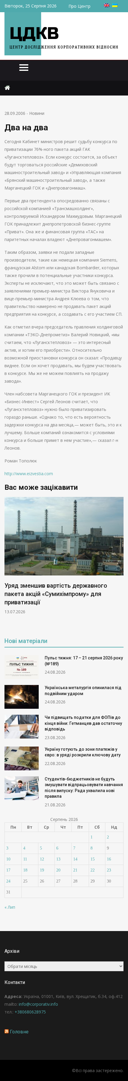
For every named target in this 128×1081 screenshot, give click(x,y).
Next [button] (119, 562)
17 (8, 870)
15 (92, 859)
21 (75, 870)
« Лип (9, 907)
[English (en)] (106, 5)
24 (8, 881)
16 (109, 859)
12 (42, 859)
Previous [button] (8, 562)
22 (92, 870)
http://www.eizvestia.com (28, 473)
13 (58, 859)
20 (58, 870)
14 (75, 859)
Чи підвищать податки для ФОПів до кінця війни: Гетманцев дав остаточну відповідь (83, 723)
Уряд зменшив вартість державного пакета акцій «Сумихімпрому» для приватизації (55, 594)
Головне (19, 1032)
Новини (36, 113)
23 (109, 870)
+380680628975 (30, 1012)
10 (8, 859)
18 (25, 870)
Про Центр (79, 6)
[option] (64, 555)
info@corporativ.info (38, 1004)
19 (42, 870)
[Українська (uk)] (115, 5)
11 (25, 859)
